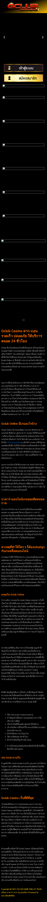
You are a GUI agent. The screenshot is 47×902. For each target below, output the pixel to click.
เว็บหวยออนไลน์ (13, 442)
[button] (4, 37)
